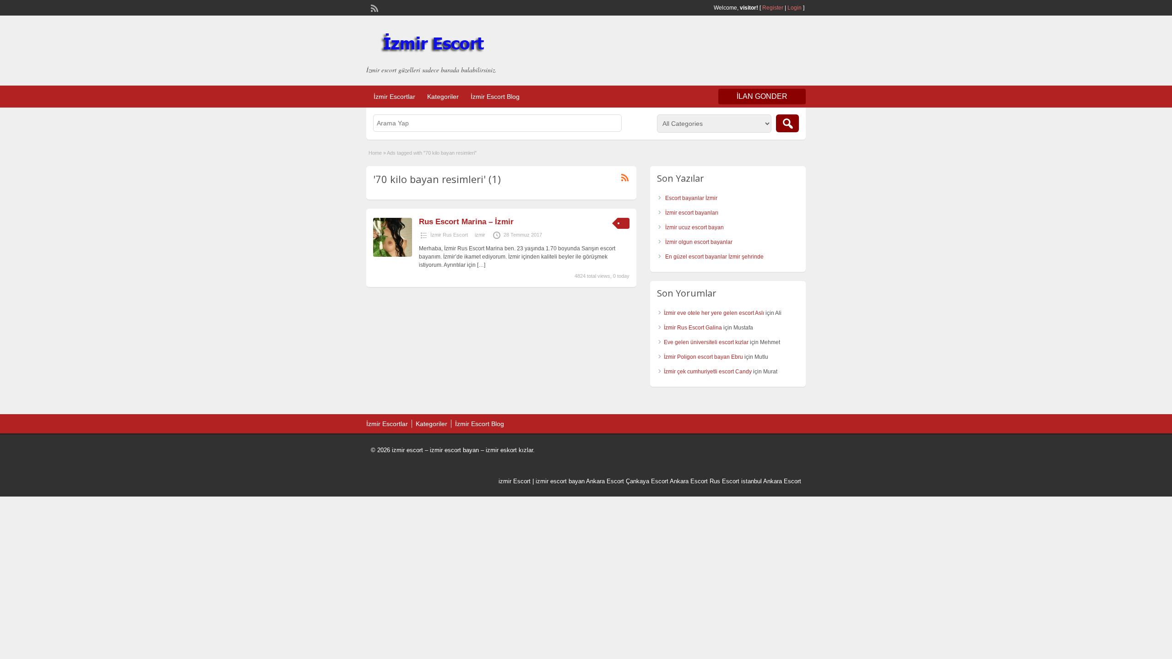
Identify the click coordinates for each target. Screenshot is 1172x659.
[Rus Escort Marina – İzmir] (392, 255)
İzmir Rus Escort (449, 235)
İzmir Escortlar (394, 96)
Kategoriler (443, 96)
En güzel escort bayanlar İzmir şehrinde (714, 257)
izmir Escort (515, 481)
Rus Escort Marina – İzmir (466, 221)
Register (772, 8)
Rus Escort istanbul (736, 481)
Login (794, 8)
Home (375, 153)
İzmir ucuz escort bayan (694, 227)
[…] (481, 265)
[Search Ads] (787, 123)
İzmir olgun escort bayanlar (698, 242)
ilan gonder (762, 96)
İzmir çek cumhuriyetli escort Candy (708, 371)
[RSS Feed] (373, 7)
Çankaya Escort (647, 481)
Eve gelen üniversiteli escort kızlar (706, 342)
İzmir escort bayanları (691, 213)
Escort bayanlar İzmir (691, 198)
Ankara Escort (605, 481)
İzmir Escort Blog (495, 96)
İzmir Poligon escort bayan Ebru (703, 357)
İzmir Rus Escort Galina (693, 327)
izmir (480, 235)
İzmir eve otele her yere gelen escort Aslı (714, 313)
